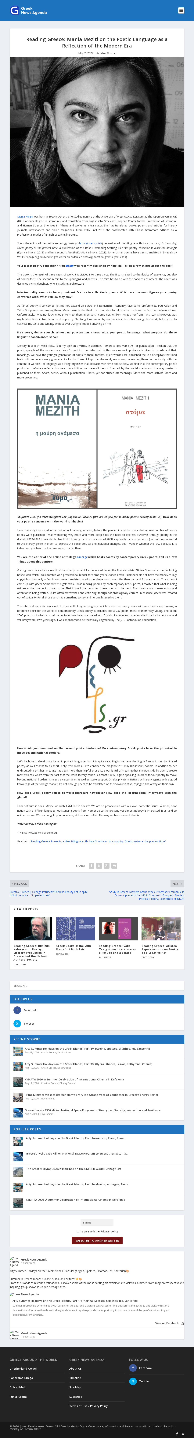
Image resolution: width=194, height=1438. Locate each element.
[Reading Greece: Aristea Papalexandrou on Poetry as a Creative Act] (161, 928)
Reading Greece (106, 53)
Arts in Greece (48, 1052)
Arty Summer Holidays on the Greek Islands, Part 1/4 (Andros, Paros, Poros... (76, 1138)
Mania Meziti (25, 216)
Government (48, 1098)
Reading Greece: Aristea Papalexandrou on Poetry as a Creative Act (160, 949)
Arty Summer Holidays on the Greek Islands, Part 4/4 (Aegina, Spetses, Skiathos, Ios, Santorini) (87, 1048)
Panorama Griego (21, 1378)
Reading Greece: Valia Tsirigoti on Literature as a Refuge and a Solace (117, 949)
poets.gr (82, 557)
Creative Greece (49, 1083)
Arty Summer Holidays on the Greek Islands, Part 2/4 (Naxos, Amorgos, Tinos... (78, 1184)
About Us (75, 1368)
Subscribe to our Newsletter (97, 1240)
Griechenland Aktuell (23, 1368)
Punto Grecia (18, 1396)
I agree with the (99, 1231)
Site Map (75, 1387)
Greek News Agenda (34, 1259)
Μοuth (70, 265)
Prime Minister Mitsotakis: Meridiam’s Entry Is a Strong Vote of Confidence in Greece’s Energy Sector (91, 1095)
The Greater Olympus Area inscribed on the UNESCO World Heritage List (73, 1169)
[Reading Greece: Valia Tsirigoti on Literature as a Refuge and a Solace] (118, 928)
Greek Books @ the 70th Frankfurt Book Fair (73, 947)
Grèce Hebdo (18, 1387)
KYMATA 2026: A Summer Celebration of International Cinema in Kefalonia (74, 1079)
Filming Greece (67, 1083)
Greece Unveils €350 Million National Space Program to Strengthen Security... (77, 1153)
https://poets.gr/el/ (90, 243)
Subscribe (75, 1396)
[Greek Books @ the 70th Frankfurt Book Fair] (75, 928)
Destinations (64, 1052)
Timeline (75, 1378)
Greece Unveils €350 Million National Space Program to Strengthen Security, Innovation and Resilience (92, 1110)
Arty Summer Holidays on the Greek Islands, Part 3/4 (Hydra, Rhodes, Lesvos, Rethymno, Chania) (88, 1064)
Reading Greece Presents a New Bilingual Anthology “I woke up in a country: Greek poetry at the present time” (98, 841)
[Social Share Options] (182, 1323)
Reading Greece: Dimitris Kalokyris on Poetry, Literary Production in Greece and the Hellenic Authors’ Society (31, 953)
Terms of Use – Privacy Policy (88, 1406)
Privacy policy (109, 1231)
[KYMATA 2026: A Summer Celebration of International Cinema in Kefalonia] (18, 1082)
